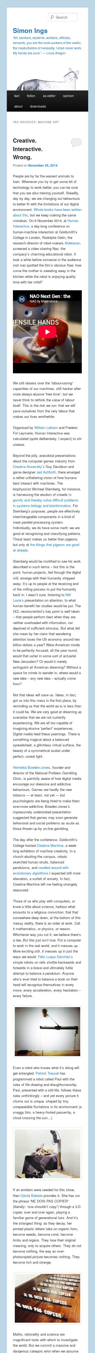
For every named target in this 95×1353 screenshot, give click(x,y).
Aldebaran (72, 242)
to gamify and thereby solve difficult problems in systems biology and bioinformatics (45, 500)
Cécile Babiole (31, 1195)
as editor (49, 95)
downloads (38, 106)
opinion (68, 95)
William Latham (46, 427)
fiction (31, 95)
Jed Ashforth (46, 472)
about (18, 106)
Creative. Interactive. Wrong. (28, 148)
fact (16, 95)
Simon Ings (30, 30)
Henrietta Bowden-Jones (31, 767)
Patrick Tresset (47, 1073)
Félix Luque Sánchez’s (55, 956)
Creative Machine (50, 845)
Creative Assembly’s (29, 466)
